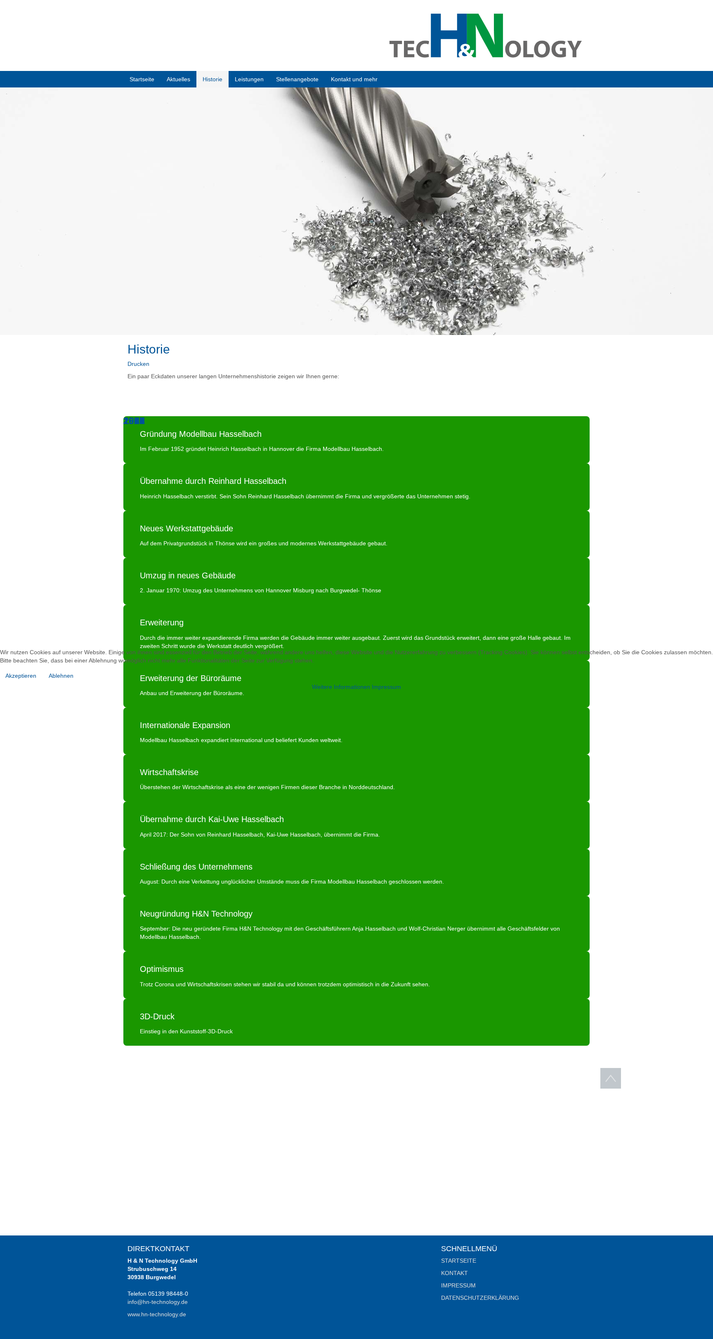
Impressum (386, 687)
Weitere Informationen (341, 687)
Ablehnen (61, 675)
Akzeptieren (20, 675)
